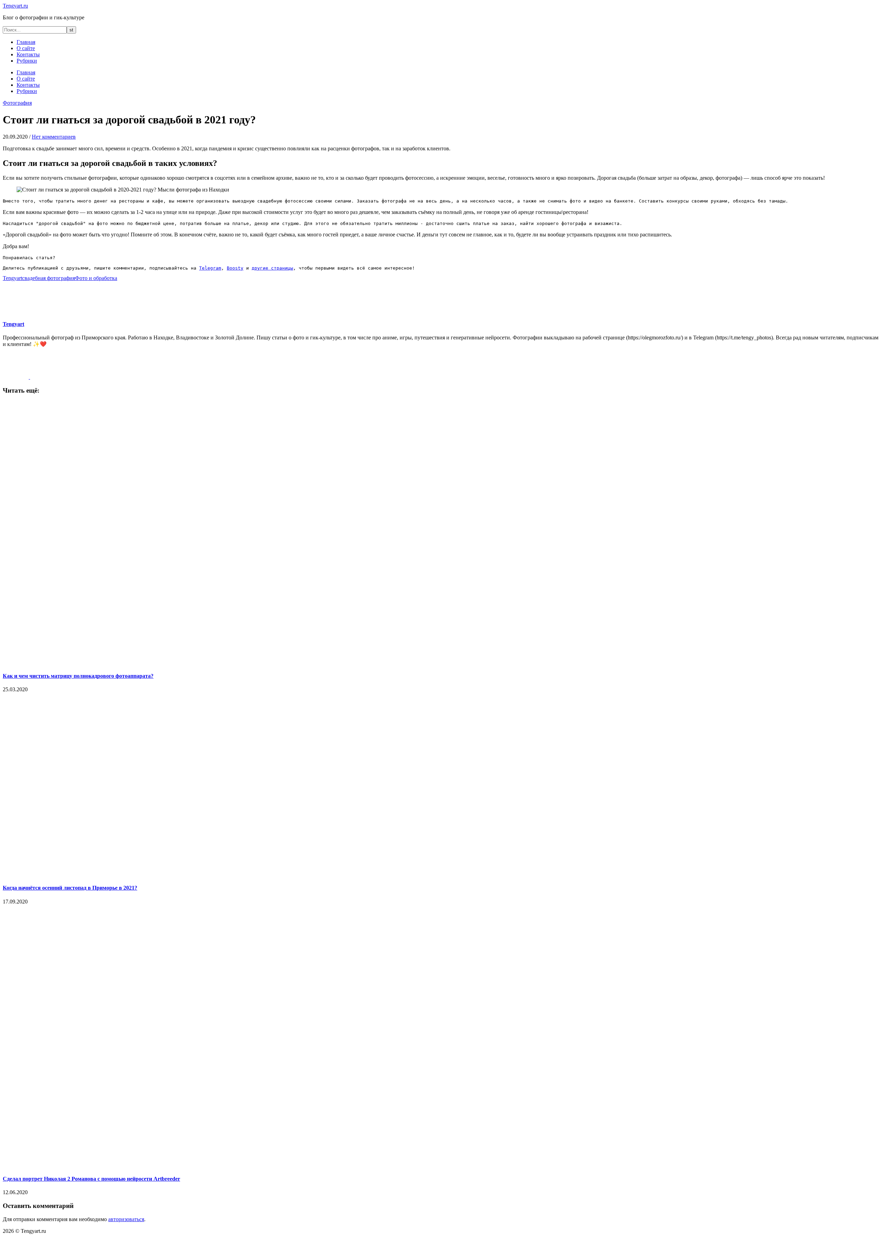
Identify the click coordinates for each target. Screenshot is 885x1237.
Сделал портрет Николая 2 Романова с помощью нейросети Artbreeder (91, 1179)
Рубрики (27, 61)
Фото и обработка (96, 278)
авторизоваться (126, 1219)
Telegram (210, 268)
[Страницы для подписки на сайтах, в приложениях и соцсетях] (43, 377)
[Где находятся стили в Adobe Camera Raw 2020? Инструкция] (16, 377)
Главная (26, 42)
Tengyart (12, 278)
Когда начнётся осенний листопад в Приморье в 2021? (70, 888)
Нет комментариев (54, 137)
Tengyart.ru (15, 6)
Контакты (28, 54)
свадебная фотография (48, 278)
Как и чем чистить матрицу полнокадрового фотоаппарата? (78, 676)
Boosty (235, 268)
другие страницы (272, 268)
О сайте (26, 48)
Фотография (17, 103)
